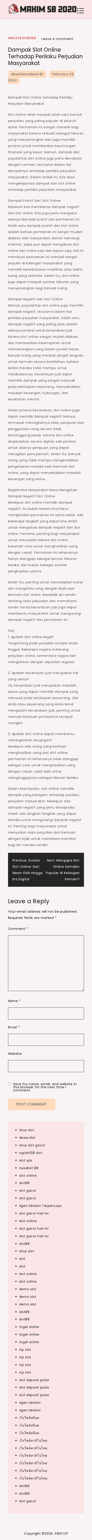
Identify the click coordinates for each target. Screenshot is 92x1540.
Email (14, 1027)
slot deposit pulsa (34, 1380)
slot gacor (27, 1190)
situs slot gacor (32, 1145)
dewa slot (27, 1137)
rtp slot (25, 1349)
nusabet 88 (29, 1168)
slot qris (25, 1160)
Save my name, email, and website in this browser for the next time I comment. (45, 1087)
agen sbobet (30, 1402)
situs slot (26, 1130)
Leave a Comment (57, 39)
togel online (29, 1327)
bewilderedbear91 (27, 74)
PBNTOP (61, 1533)
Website (15, 1053)
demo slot (27, 1289)
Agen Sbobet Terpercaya (40, 1206)
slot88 (24, 1183)
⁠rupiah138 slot (30, 1153)
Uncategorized (22, 38)
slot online (28, 1175)
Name (14, 1001)
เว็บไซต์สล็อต (29, 1418)
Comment (18, 929)
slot (22, 1258)
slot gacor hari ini (34, 1213)
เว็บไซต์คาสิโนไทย (33, 1440)
